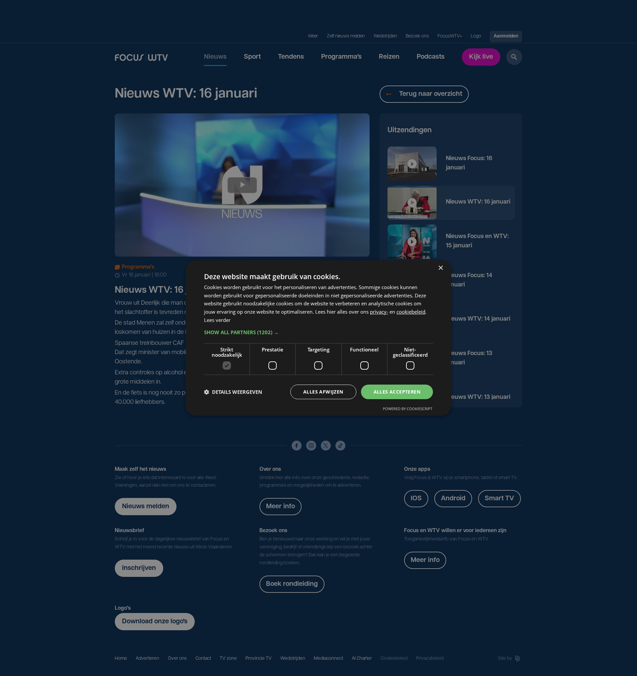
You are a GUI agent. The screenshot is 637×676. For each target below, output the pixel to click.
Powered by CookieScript (407, 408)
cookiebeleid (410, 311)
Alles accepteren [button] (397, 392)
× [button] (440, 268)
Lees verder (217, 320)
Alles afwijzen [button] (323, 392)
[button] (318, 332)
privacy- (379, 311)
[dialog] (318, 338)
